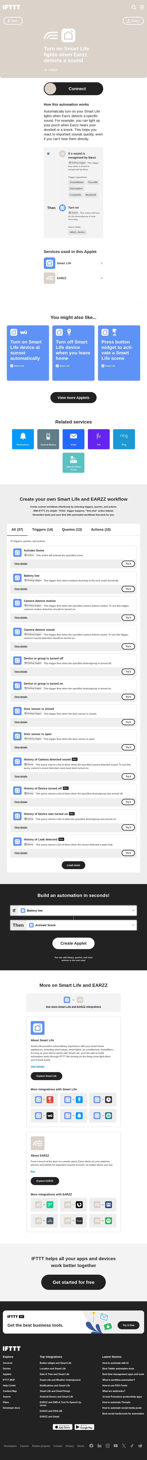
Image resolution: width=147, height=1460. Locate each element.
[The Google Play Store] (84, 1427)
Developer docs (11, 1408)
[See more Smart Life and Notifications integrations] (73, 1116)
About (80, 1446)
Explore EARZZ (44, 1181)
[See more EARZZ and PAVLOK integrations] (73, 1205)
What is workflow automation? (118, 1380)
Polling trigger (34, 580)
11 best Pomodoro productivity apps (122, 1396)
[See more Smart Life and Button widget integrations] (44, 1100)
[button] (142, 7)
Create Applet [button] (73, 943)
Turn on (73, 207)
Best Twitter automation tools (118, 1368)
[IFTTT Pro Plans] (75, 760)
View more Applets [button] (73, 398)
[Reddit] (140, 1446)
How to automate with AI (115, 1363)
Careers (24, 1446)
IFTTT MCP (9, 1380)
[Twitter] (123, 1446)
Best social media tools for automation (123, 1413)
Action (30, 555)
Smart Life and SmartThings (55, 1391)
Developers (10, 1446)
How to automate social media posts (122, 1408)
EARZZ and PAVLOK (51, 1411)
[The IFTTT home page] (11, 7)
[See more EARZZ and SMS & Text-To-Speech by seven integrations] (44, 1205)
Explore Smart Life (46, 1076)
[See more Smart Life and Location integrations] (73, 1100)
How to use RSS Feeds (114, 1385)
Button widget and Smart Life (55, 1363)
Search (7, 1396)
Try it (128, 563)
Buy (33, 1171)
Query (30, 764)
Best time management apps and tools (123, 1374)
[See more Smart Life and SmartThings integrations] (102, 1116)
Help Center (9, 1385)
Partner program (41, 1446)
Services (7, 1363)
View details (20, 563)
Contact (58, 1446)
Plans (6, 1402)
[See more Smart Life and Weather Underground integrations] (44, 1116)
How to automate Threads (116, 1402)
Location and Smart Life (53, 1368)
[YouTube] (115, 1446)
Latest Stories (111, 1356)
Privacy (70, 1446)
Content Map (10, 1391)
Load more (73, 865)
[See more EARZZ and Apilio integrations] (44, 1221)
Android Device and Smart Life (56, 1396)
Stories (7, 1368)
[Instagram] (107, 1446)
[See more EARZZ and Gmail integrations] (102, 1205)
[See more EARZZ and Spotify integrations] (102, 1221)
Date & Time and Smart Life (54, 1374)
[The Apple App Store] (62, 1427)
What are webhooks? (113, 1391)
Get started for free (73, 1282)
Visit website (37, 1066)
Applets (7, 1374)
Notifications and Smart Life (55, 1385)
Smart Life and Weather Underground (60, 1380)
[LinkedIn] (99, 1446)
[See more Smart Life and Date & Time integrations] (102, 1100)
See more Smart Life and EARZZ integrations (73, 1006)
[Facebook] (91, 1446)
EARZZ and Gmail (49, 1416)
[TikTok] (132, 1446)
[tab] (17, 530)
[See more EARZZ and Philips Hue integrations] (73, 1221)
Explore (8, 1356)
